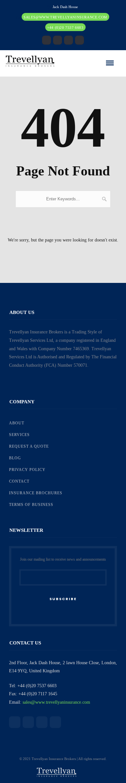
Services (19, 434)
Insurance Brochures (35, 493)
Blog (15, 458)
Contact (19, 481)
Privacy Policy (27, 469)
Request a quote (29, 446)
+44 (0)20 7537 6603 (65, 27)
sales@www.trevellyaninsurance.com (65, 17)
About (16, 423)
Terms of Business (31, 504)
